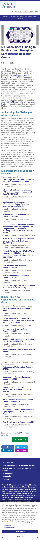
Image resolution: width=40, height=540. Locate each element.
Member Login (18, 11)
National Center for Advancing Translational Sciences (17, 494)
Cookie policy (7, 525)
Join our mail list (20, 439)
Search (12, 11)
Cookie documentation (9, 527)
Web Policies (7, 462)
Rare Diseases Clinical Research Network (18, 465)
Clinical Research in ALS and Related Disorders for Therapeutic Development (19, 486)
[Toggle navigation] (37, 3)
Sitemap (5, 479)
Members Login (8, 473)
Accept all (20, 536)
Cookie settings (20, 532)
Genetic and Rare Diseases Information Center (18, 469)
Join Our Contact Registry (28, 11)
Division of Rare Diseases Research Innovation (17, 497)
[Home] (10, 5)
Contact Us (6, 476)
